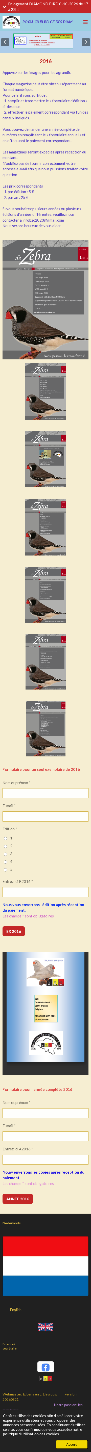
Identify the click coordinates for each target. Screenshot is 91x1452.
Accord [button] (71, 1444)
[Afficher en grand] (45, 391)
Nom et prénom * (17, 782)
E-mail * (9, 805)
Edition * (10, 829)
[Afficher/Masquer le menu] (85, 22)
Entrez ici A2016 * (18, 1149)
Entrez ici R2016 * (18, 881)
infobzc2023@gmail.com (43, 220)
